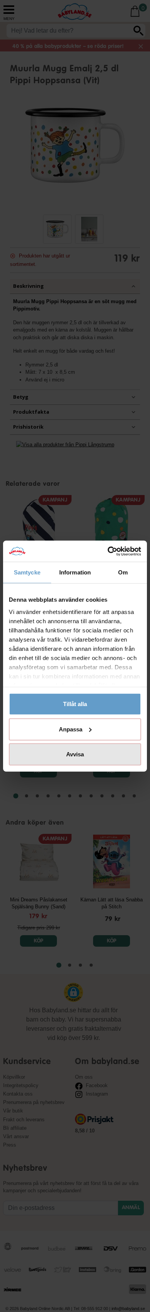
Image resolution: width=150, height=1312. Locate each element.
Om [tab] (123, 572)
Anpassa (70, 729)
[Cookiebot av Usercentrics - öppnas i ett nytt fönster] (108, 551)
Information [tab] (75, 572)
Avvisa (75, 754)
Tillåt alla (75, 704)
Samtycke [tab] (27, 572)
